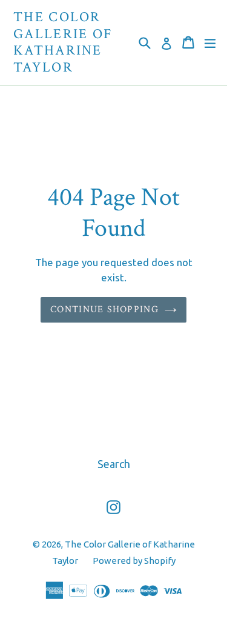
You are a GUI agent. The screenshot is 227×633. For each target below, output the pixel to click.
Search (113, 464)
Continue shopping (104, 309)
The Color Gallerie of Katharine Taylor (62, 42)
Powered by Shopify (134, 560)
